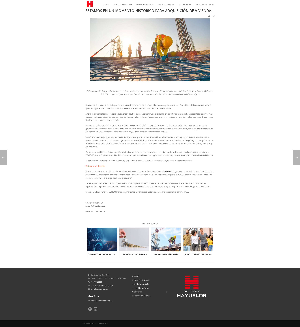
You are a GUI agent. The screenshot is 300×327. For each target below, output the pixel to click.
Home (106, 4)
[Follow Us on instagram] (95, 309)
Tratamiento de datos (204, 4)
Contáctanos (185, 4)
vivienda (168, 171)
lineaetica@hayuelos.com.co (101, 301)
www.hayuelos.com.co (99, 289)
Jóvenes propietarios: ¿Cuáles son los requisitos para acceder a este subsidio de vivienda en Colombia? (198, 254)
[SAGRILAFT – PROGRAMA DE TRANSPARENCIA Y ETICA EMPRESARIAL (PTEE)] (102, 239)
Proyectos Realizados (122, 4)
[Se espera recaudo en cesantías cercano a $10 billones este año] (134, 239)
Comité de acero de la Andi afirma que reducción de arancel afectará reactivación (166, 254)
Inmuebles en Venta (166, 4)
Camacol (92, 174)
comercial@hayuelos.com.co (102, 285)
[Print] (209, 16)
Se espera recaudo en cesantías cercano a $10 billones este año (135, 254)
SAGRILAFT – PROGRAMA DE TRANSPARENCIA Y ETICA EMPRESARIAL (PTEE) (103, 254)
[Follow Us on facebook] (90, 309)
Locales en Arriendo (144, 4)
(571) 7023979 (96, 282)
